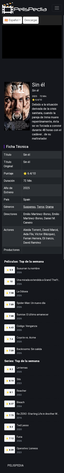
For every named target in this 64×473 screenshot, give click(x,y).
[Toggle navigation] (57, 8)
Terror (40, 206)
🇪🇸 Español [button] (11, 20)
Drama (50, 206)
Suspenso (29, 206)
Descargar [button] (30, 20)
